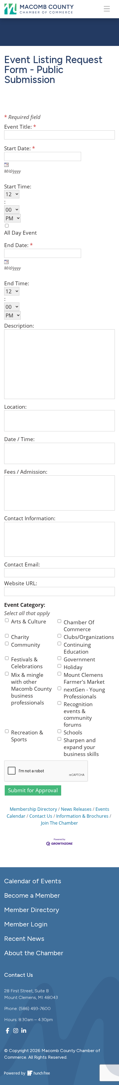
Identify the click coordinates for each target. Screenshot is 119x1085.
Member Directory (31, 910)
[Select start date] (6, 164)
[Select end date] (6, 262)
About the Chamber (33, 953)
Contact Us (40, 816)
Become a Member (32, 895)
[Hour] (52, 194)
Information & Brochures (82, 816)
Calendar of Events (32, 881)
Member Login (25, 924)
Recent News (24, 938)
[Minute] (52, 209)
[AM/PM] (52, 218)
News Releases (76, 809)
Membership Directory (33, 809)
